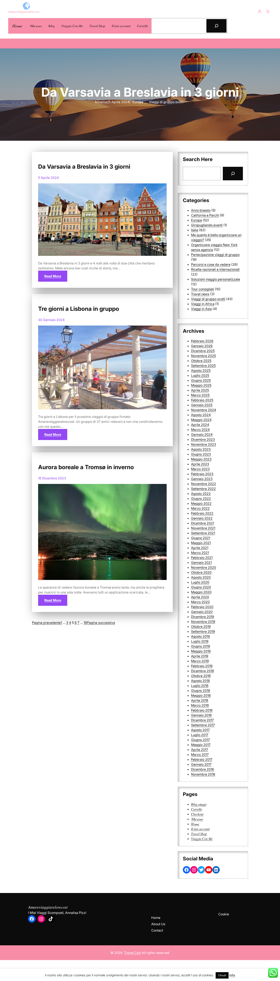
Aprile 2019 (199, 656)
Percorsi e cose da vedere (210, 264)
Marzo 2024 (200, 430)
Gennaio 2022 (202, 518)
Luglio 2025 (200, 375)
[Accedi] (259, 11)
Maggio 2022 (201, 503)
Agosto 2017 (200, 730)
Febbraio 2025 (202, 400)
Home (155, 918)
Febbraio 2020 (202, 607)
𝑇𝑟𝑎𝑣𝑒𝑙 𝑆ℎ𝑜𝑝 (199, 834)
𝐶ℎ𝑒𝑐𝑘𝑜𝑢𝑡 (197, 814)
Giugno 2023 (201, 454)
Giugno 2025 (201, 380)
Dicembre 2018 (202, 671)
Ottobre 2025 (201, 361)
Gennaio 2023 (202, 479)
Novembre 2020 (203, 567)
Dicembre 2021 (202, 523)
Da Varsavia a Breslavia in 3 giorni (84, 166)
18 (85, 623)
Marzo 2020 (200, 602)
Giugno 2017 (200, 740)
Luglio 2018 (199, 686)
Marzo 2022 (200, 508)
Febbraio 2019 (202, 666)
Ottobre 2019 (201, 626)
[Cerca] (216, 26)
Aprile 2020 (200, 597)
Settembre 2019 (203, 631)
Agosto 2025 (201, 370)
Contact (157, 930)
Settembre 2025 (203, 366)
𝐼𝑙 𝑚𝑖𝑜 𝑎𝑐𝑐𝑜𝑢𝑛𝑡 (200, 829)
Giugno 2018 (200, 690)
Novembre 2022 (203, 484)
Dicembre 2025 (203, 351)
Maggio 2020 (201, 592)
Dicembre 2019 (202, 617)
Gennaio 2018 (201, 715)
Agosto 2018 (200, 681)
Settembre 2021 (203, 533)
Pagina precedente (46, 623)
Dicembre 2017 (202, 720)
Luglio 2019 (199, 641)
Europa (137, 102)
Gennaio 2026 (202, 346)
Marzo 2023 (200, 469)
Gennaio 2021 (201, 562)
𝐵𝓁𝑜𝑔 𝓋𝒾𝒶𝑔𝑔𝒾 (198, 804)
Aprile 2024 (200, 425)
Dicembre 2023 (203, 439)
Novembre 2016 (203, 774)
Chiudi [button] (222, 975)
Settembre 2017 (203, 725)
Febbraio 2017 (201, 759)
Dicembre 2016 (202, 769)
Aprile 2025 (200, 390)
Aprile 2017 (199, 750)
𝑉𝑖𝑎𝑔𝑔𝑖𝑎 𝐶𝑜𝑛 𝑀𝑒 (202, 839)
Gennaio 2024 (202, 434)
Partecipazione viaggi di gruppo (215, 255)
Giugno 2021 (200, 538)
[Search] (233, 173)
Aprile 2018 (199, 700)
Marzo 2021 (200, 553)
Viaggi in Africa (202, 304)
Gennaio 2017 (201, 764)
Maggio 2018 (201, 695)
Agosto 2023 (201, 449)
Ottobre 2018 (201, 676)
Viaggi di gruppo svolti (166, 102)
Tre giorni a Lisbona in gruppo (78, 309)
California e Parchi (205, 215)
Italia (194, 230)
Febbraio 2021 (202, 558)
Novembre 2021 (203, 528)
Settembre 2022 (203, 489)
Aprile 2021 (199, 548)
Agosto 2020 (201, 577)
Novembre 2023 (203, 444)
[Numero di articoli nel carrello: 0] (268, 11)
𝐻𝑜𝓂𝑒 (17, 25)
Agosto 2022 (201, 494)
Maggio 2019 (201, 651)
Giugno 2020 (201, 587)
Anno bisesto (201, 210)
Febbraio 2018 (202, 710)
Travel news (200, 294)
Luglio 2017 (199, 735)
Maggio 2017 (201, 745)
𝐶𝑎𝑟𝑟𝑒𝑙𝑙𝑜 (196, 809)
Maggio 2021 (201, 543)
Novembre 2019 (203, 622)
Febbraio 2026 (202, 341)
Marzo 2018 (200, 705)
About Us (158, 924)
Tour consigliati (202, 289)
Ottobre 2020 (201, 572)
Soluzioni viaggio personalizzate (215, 279)
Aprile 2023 (200, 464)
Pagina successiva (101, 623)
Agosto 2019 (200, 636)
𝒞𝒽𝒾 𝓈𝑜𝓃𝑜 (197, 819)
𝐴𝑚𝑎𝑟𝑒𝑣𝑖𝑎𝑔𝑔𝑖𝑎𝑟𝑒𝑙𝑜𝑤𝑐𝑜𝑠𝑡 (23, 11)
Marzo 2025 (200, 395)
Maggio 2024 (201, 420)
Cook (222, 914)
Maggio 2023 (201, 459)
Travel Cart (132, 953)
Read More (52, 276)
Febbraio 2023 (202, 474)
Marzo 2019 (200, 661)
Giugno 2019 (200, 646)
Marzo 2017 (200, 754)
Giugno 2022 (201, 498)
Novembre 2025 (203, 356)
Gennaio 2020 (202, 612)
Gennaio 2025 (201, 405)
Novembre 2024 (203, 410)
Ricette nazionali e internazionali (215, 269)
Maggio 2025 (201, 385)
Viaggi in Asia (201, 309)
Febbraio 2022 (202, 513)
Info (232, 975)
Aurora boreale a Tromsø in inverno (86, 467)
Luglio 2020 (200, 582)
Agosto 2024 (201, 415)
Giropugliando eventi (207, 225)
